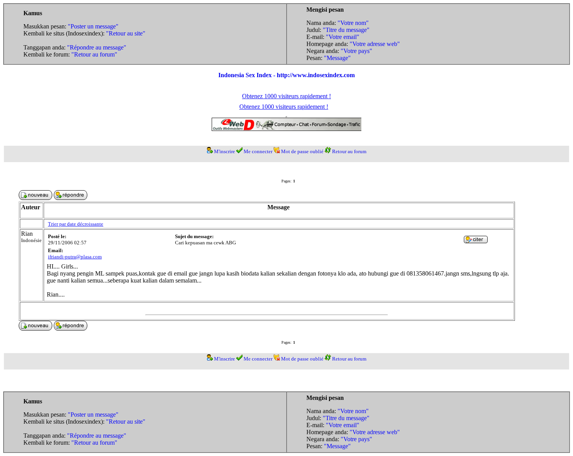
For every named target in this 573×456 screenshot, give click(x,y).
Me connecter (258, 151)
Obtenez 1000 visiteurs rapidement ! (286, 96)
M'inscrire (224, 151)
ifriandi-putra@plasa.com (75, 257)
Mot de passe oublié (302, 151)
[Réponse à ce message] (476, 241)
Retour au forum (349, 151)
